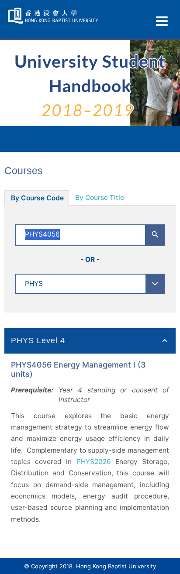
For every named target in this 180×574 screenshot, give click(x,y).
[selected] (54, 15)
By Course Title (99, 197)
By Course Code (37, 198)
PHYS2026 (93, 461)
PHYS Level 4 (38, 340)
